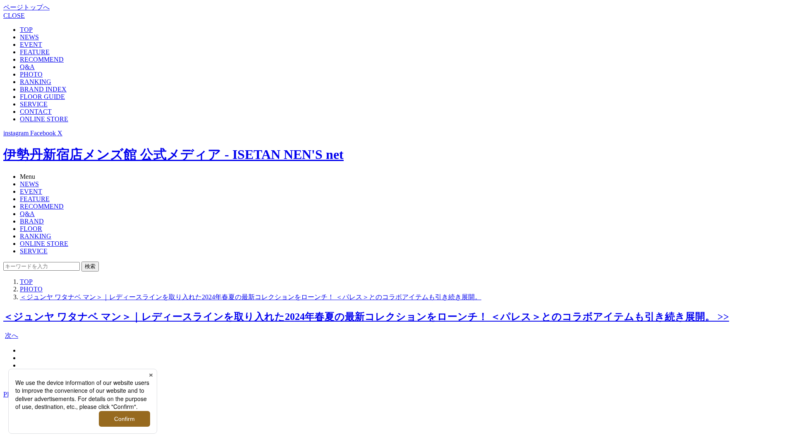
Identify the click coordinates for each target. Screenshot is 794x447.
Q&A (27, 66)
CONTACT (36, 111)
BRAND (32, 221)
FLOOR (31, 228)
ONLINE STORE (44, 119)
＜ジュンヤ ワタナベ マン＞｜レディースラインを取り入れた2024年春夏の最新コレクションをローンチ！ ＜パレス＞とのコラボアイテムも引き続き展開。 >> (366, 316)
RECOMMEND (42, 59)
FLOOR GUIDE (42, 96)
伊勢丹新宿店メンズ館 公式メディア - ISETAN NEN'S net (173, 154)
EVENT (31, 44)
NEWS (29, 37)
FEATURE (35, 51)
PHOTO (31, 74)
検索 (90, 266)
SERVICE (34, 104)
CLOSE (14, 15)
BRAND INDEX (43, 89)
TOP (26, 29)
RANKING (35, 81)
